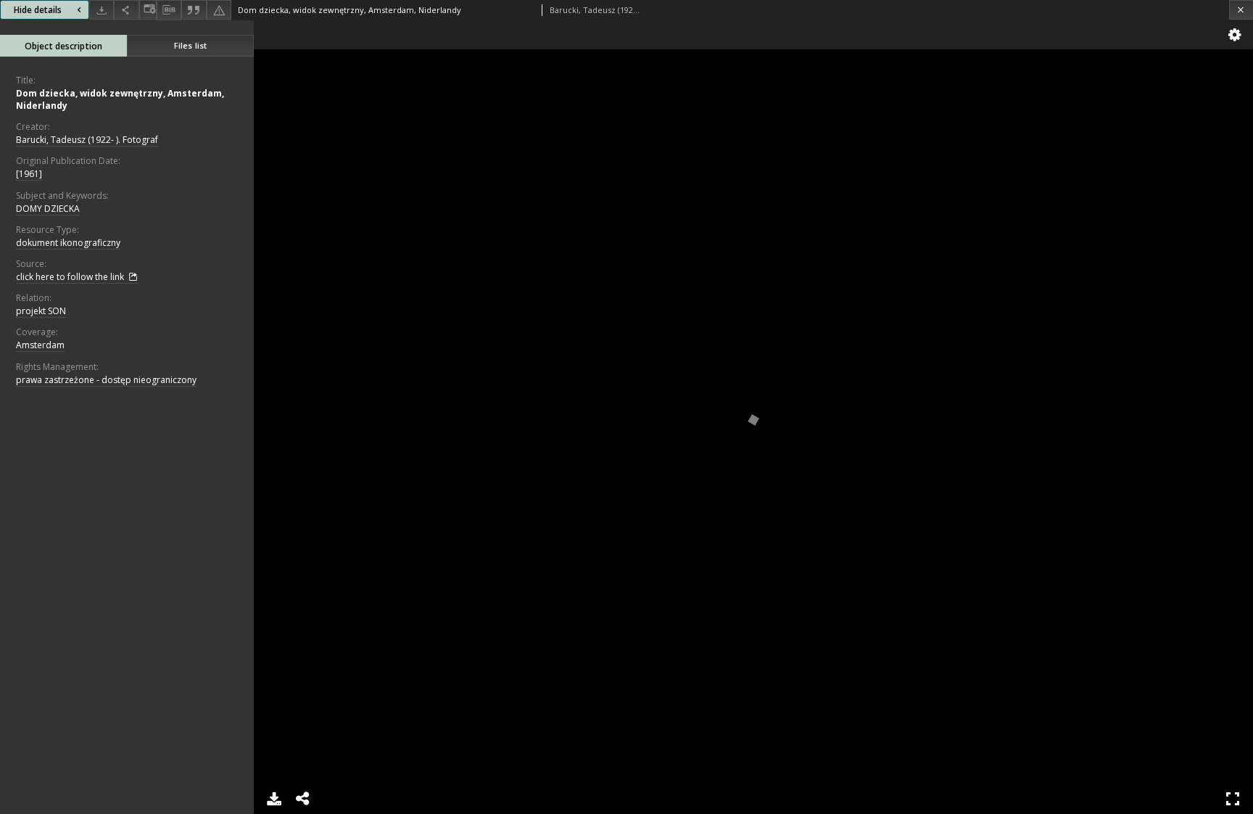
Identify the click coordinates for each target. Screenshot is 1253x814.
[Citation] (193, 10)
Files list (190, 45)
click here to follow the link (71, 277)
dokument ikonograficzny (68, 243)
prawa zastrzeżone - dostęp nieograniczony (106, 380)
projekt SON (41, 311)
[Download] (101, 10)
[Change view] (148, 10)
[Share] (126, 10)
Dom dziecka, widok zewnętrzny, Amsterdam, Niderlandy (120, 99)
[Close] (1241, 10)
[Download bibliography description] (169, 10)
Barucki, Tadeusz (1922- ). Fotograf (87, 139)
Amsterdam (40, 345)
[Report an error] (219, 10)
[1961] (29, 174)
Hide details (38, 10)
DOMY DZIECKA (48, 208)
